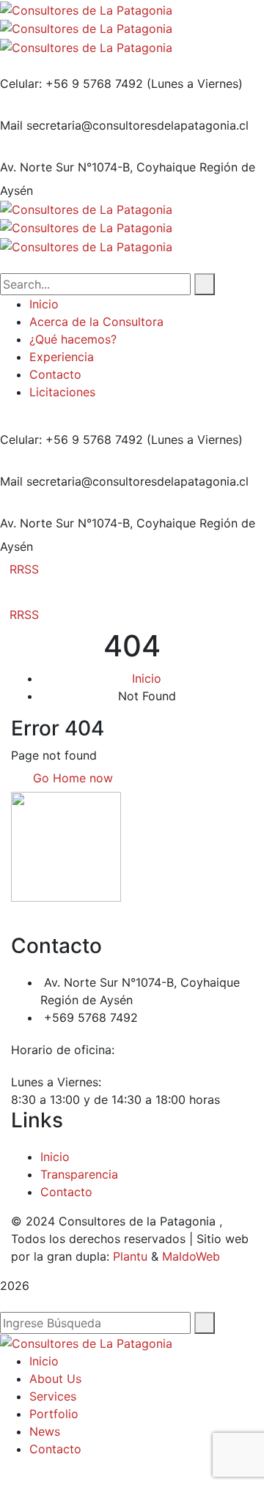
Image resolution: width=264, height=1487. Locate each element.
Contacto (66, 1191)
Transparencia (79, 1174)
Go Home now (71, 778)
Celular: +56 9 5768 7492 (71, 83)
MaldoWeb (191, 1256)
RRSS (24, 569)
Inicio (146, 678)
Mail (11, 125)
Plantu (130, 1256)
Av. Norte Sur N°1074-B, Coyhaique (98, 167)
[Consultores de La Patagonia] (86, 8)
